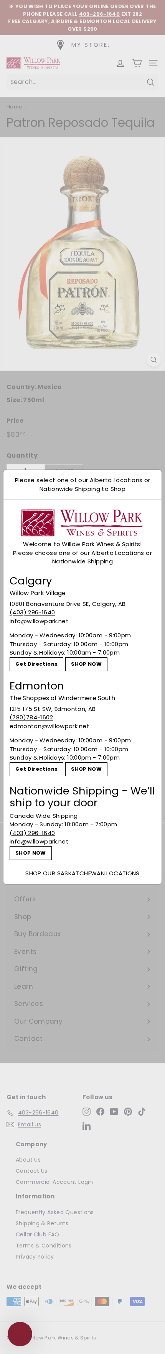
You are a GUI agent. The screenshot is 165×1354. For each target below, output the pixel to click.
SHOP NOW (86, 664)
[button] (20, 1334)
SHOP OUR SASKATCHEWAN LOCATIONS (82, 873)
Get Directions (36, 664)
